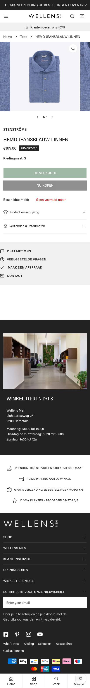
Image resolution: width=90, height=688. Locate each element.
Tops (23, 36)
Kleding (29, 644)
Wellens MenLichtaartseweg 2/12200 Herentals (20, 415)
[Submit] (81, 602)
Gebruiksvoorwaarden (19, 619)
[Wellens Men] (45, 16)
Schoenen (45, 644)
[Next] (52, 117)
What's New (11, 644)
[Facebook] (6, 634)
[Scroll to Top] (82, 664)
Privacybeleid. (50, 619)
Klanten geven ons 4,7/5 (47, 27)
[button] (82, 16)
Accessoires (64, 644)
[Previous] (38, 117)
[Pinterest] (17, 634)
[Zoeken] (72, 16)
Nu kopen (45, 185)
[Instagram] (28, 634)
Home (7, 36)
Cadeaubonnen (13, 651)
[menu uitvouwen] (6, 16)
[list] (45, 81)
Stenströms (15, 129)
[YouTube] (40, 634)
